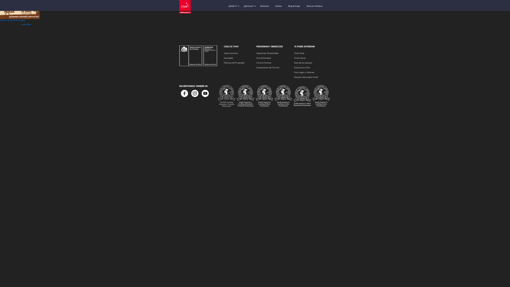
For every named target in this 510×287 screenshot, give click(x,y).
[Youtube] (205, 93)
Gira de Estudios (263, 57)
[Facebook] (184, 93)
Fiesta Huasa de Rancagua (12, 20)
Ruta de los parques (303, 62)
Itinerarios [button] (264, 6)
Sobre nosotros (231, 53)
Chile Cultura (299, 57)
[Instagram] (194, 93)
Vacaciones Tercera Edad (267, 53)
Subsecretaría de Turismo (267, 67)
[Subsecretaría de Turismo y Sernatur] (198, 55)
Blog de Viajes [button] (294, 6)
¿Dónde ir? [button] (232, 6)
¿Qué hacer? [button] (249, 6)
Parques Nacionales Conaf (306, 77)
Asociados (228, 57)
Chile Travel (299, 53)
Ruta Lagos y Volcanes (304, 72)
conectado (26, 24)
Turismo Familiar (263, 62)
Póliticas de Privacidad (234, 62)
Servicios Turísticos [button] (315, 6)
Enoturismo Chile (302, 67)
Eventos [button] (278, 6)
